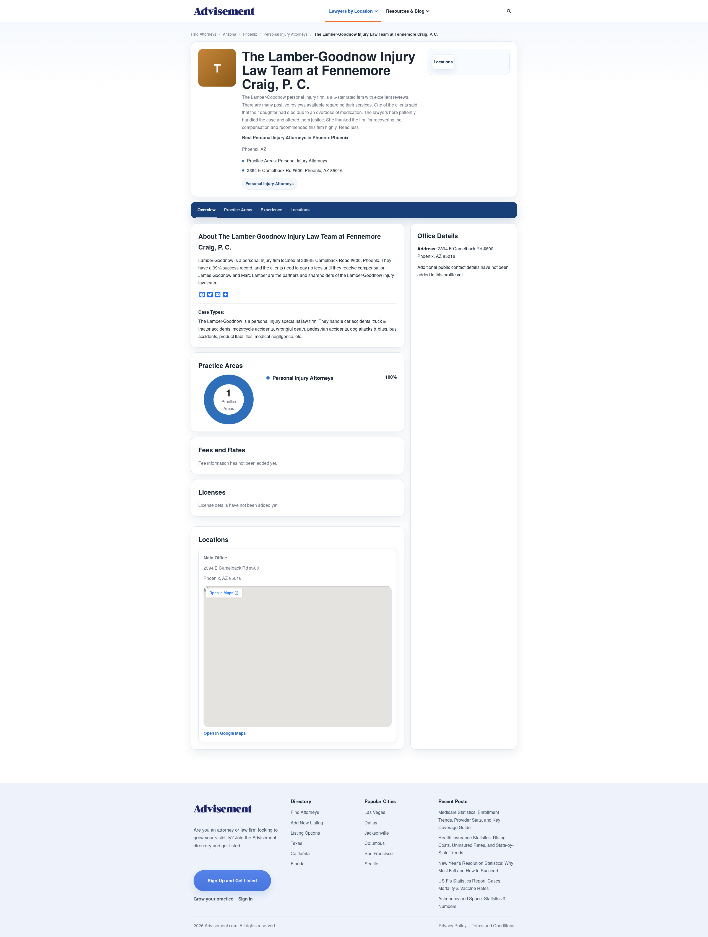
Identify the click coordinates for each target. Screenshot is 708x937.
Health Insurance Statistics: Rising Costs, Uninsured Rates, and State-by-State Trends (476, 845)
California (300, 853)
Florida (297, 863)
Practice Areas (238, 210)
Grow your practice (213, 899)
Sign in (245, 899)
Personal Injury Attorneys (286, 34)
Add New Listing (307, 822)
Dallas (371, 822)
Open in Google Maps (225, 733)
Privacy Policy (453, 925)
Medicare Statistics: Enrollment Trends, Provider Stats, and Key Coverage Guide (469, 819)
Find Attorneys (203, 34)
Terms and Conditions (493, 925)
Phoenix (250, 34)
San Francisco (379, 853)
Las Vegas (375, 812)
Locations (443, 62)
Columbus (375, 843)
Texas (296, 843)
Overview (206, 210)
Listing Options (305, 833)
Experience (271, 210)
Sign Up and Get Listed (232, 880)
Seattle (371, 863)
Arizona (229, 34)
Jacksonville (377, 833)
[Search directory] (508, 11)
